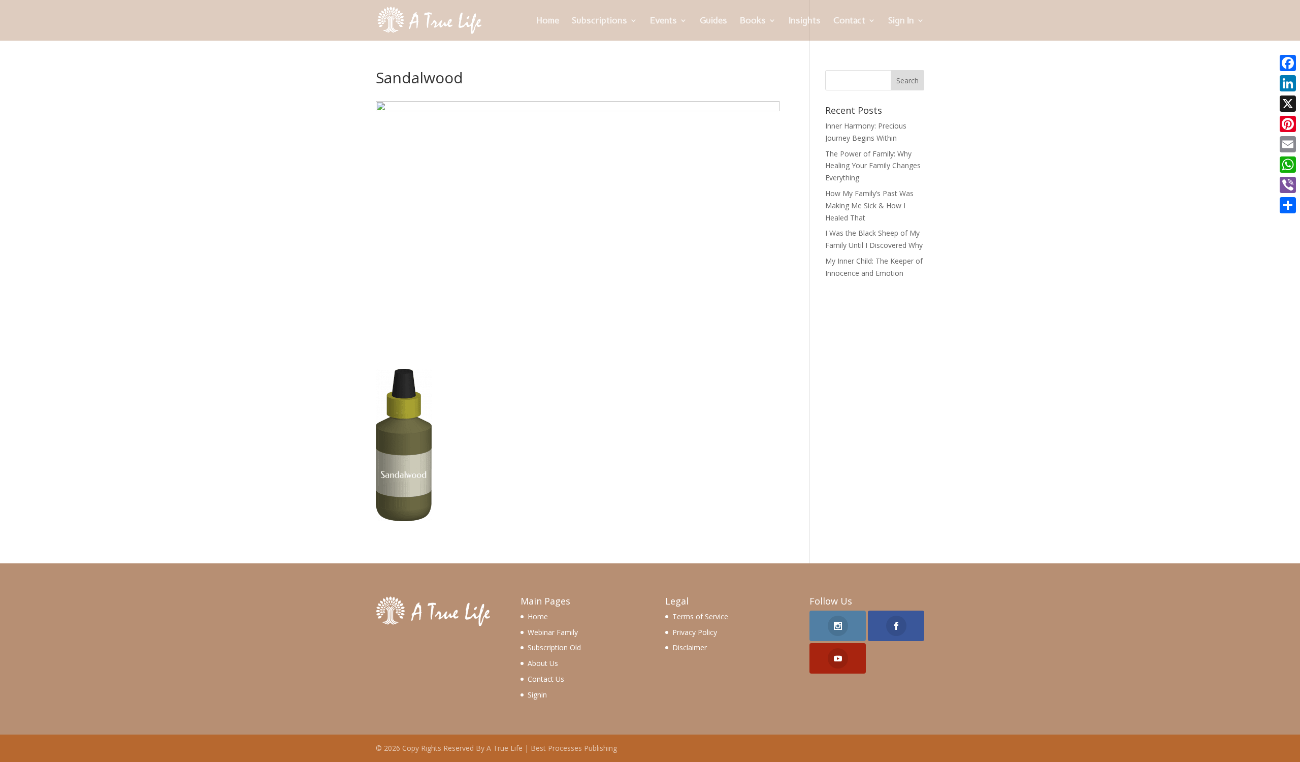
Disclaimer (689, 647)
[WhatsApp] (1288, 164)
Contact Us (546, 679)
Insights (805, 21)
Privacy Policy (694, 632)
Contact (849, 21)
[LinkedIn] (1288, 83)
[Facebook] (1288, 63)
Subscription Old (554, 647)
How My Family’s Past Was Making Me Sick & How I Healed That (869, 205)
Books (753, 21)
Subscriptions (599, 21)
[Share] (1288, 205)
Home (547, 21)
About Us (543, 663)
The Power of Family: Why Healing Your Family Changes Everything (873, 166)
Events (663, 21)
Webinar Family (553, 632)
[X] (1288, 103)
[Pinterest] (1288, 124)
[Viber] (1288, 185)
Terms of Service (700, 616)
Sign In (901, 21)
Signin (537, 695)
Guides (713, 21)
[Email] (1288, 144)
